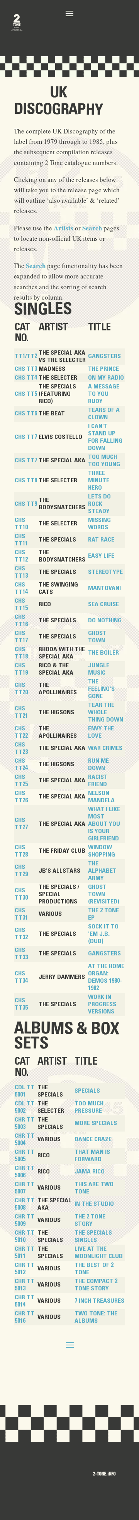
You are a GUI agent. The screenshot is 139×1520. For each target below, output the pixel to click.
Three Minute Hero (98, 480)
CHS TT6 (26, 413)
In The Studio (94, 1204)
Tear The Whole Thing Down (105, 712)
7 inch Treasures (99, 1301)
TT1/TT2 (26, 356)
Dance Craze (93, 1139)
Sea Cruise (103, 604)
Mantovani (104, 588)
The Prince (103, 369)
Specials (87, 1091)
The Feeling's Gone (101, 688)
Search (92, 228)
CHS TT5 (26, 394)
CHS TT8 (26, 480)
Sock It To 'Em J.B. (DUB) (103, 933)
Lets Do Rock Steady (99, 503)
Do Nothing (105, 620)
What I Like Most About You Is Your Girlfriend (104, 824)
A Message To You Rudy (103, 393)
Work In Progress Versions (102, 1004)
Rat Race (101, 540)
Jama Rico (90, 1171)
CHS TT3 (26, 369)
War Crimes (105, 748)
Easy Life (101, 556)
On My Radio (106, 378)
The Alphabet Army (102, 870)
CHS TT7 (26, 437)
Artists (63, 228)
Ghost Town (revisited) (103, 894)
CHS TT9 (26, 504)
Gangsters (104, 356)
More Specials (96, 1123)
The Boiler (103, 653)
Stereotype (105, 572)
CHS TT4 (26, 378)
